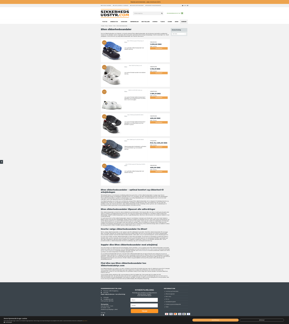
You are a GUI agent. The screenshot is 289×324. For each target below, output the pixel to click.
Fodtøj (104, 21)
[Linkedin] (103, 315)
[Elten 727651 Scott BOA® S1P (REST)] (112, 124)
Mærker (183, 21)
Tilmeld (144, 311)
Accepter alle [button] (215, 320)
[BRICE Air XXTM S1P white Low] (112, 99)
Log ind (184, 5)
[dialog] (144, 320)
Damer (170, 21)
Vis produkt (158, 48)
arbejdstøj (162, 253)
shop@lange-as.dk (108, 299)
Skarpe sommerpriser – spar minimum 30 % (145, 2)
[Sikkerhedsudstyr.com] (115, 13)
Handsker (124, 21)
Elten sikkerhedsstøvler (108, 250)
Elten (132, 196)
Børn (176, 21)
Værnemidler (134, 21)
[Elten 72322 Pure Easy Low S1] (112, 75)
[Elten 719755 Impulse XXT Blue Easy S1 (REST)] (112, 174)
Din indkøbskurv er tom (173, 13)
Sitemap (103, 312)
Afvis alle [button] (261, 320)
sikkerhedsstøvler (143, 250)
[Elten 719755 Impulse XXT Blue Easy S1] (112, 50)
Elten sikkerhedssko (152, 249)
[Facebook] (1, 162)
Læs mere (85, 320)
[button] (45, 322)
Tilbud (162, 21)
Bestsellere (146, 21)
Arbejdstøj (114, 21)
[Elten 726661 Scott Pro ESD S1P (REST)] (112, 149)
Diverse (155, 21)
